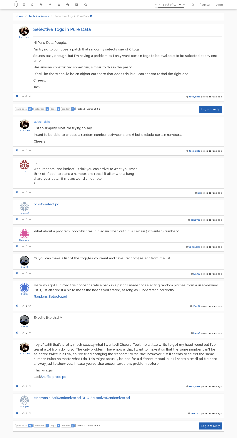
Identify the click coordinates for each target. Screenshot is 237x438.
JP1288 (24, 294)
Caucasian (24, 240)
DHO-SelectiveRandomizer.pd (106, 398)
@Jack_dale (42, 122)
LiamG (24, 267)
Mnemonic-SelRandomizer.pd (57, 398)
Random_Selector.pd (50, 296)
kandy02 (24, 213)
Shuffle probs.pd (53, 377)
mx (24, 171)
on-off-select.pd (46, 204)
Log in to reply (210, 109)
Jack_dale (24, 37)
